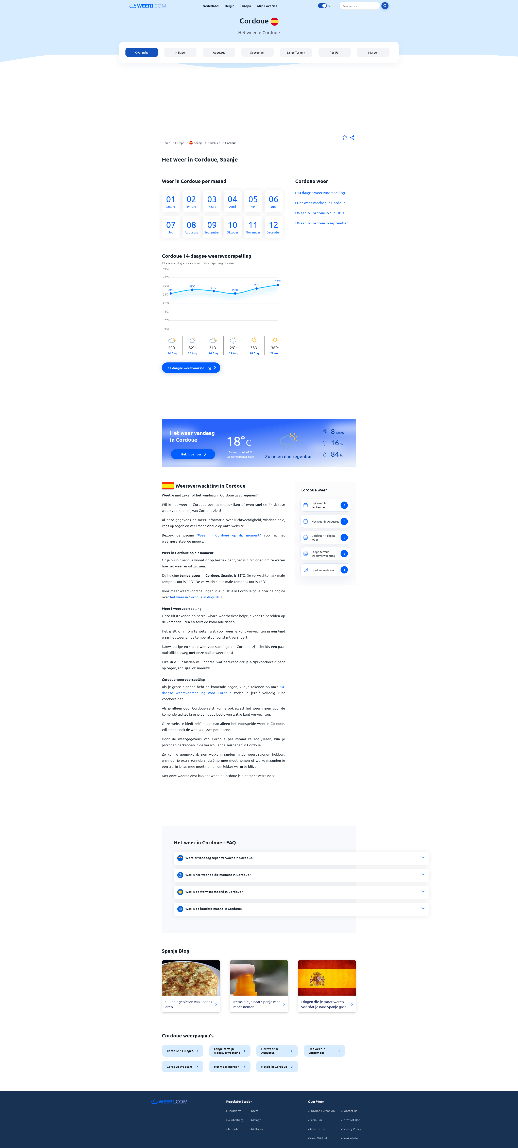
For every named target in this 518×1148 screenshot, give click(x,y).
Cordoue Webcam (179, 1067)
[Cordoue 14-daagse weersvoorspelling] (223, 301)
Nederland (211, 5)
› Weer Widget (317, 1138)
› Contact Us (349, 1111)
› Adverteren (316, 1129)
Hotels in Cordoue (274, 1067)
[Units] (322, 5)
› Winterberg (235, 1120)
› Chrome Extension (321, 1111)
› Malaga (255, 1120)
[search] (384, 5)
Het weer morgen (226, 1067)
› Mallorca (256, 1129)
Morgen (373, 52)
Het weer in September (317, 1051)
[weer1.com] (148, 5)
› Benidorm (233, 1111)
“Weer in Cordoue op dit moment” (229, 535)
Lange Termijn (296, 52)
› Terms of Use (350, 1120)
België (229, 5)
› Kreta (254, 1111)
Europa (245, 5)
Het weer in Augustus (269, 1051)
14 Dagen (180, 52)
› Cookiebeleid (350, 1138)
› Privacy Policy (351, 1129)
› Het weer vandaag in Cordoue (320, 203)
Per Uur (335, 52)
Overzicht (141, 52)
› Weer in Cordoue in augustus (319, 213)
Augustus (219, 52)
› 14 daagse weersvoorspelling (320, 192)
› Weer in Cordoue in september (321, 223)
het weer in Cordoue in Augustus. (196, 597)
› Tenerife (232, 1129)
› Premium (315, 1120)
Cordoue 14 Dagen (180, 1051)
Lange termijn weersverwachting (227, 1051)
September (257, 52)
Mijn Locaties (267, 5)
